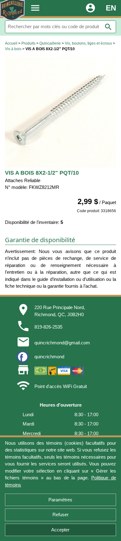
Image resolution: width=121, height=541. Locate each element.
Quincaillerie (50, 43)
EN (111, 8)
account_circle (90, 7)
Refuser (60, 514)
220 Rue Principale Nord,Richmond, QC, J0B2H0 (59, 311)
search (108, 27)
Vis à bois (13, 49)
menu (35, 7)
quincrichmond (49, 356)
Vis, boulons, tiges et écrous (88, 43)
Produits (28, 43)
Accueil (11, 43)
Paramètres (60, 499)
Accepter (60, 529)
